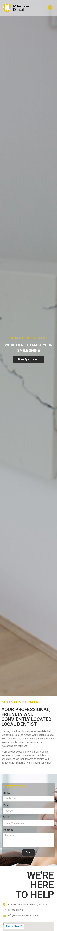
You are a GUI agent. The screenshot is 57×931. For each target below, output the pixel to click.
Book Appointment (28, 359)
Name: (6, 793)
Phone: (6, 805)
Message (8, 830)
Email (6, 817)
